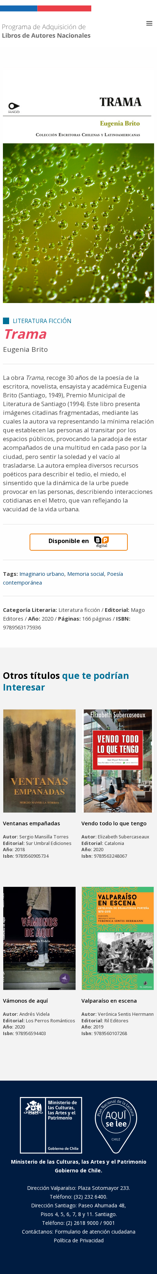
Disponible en (69, 540)
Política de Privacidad (79, 1240)
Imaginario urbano (41, 573)
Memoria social (85, 573)
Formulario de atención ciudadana (95, 1231)
